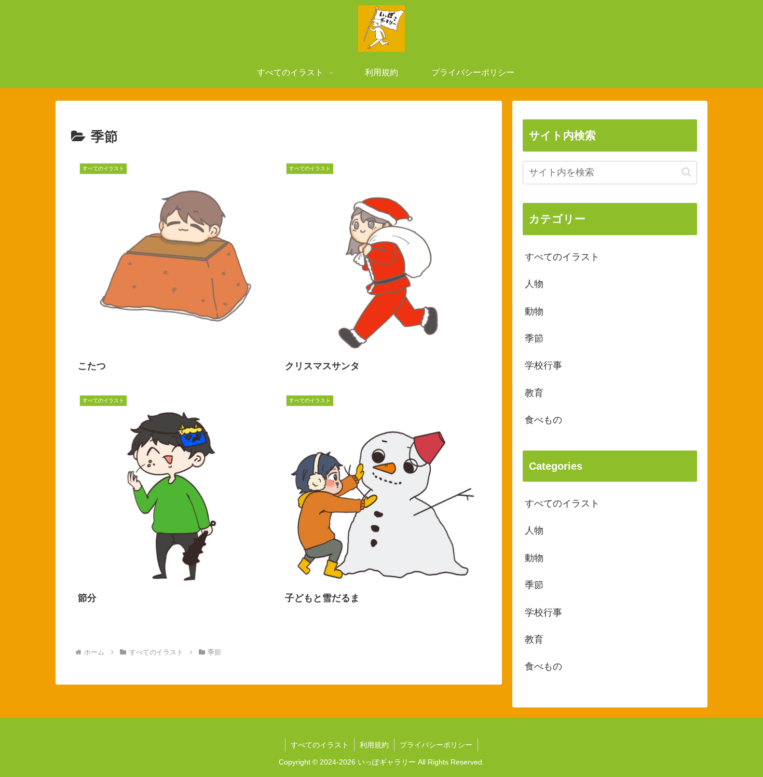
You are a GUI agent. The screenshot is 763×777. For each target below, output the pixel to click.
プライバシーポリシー (436, 745)
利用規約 (374, 745)
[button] (686, 172)
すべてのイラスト (320, 745)
